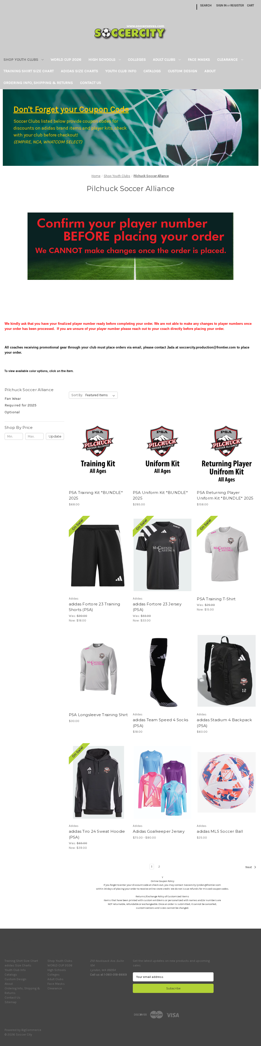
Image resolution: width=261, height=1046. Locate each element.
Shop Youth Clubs (21, 59)
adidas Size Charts (79, 71)
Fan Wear (13, 398)
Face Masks (199, 59)
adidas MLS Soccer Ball (220, 831)
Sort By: (77, 395)
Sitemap (11, 1002)
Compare (96, 445)
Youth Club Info (120, 71)
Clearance (228, 59)
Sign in (221, 5)
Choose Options (98, 453)
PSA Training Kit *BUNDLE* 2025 (96, 495)
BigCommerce (31, 1030)
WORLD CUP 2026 (66, 59)
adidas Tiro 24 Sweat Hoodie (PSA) (97, 834)
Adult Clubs (164, 59)
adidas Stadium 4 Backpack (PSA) (224, 722)
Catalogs (152, 71)
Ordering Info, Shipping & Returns (38, 82)
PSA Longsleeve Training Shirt (98, 714)
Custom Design (182, 71)
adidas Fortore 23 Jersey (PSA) (157, 607)
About (210, 71)
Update (55, 436)
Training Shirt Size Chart (29, 71)
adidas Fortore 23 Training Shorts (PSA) (94, 607)
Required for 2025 (20, 405)
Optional (12, 412)
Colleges (137, 59)
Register (237, 5)
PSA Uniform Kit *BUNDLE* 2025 (160, 495)
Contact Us (90, 82)
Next (249, 867)
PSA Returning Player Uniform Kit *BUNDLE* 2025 (225, 495)
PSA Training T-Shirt (216, 598)
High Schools (102, 59)
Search (206, 5)
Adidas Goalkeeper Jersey (159, 831)
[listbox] (101, 395)
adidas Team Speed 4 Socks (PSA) (160, 722)
